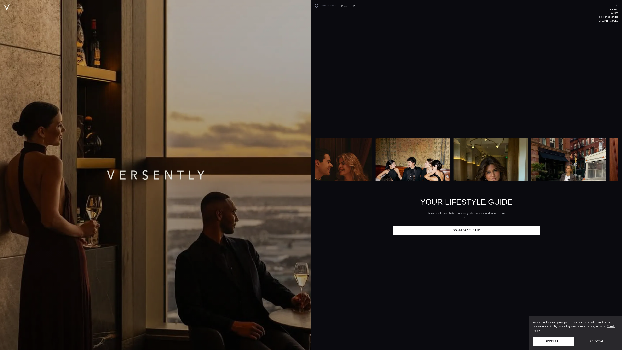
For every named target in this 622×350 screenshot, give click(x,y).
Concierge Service (608, 17)
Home (615, 5)
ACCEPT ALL (553, 341)
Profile (344, 6)
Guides (614, 13)
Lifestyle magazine (608, 21)
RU (353, 6)
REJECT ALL (597, 341)
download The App (466, 230)
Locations (613, 9)
